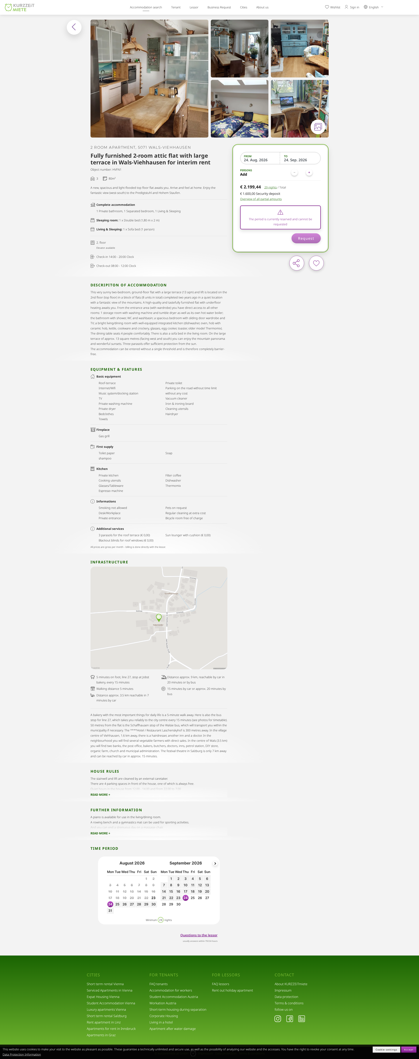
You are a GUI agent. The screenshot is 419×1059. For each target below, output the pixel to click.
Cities (243, 7)
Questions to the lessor (199, 935)
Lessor (194, 7)
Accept (408, 1049)
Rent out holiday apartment (232, 990)
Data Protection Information (22, 1054)
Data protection (286, 996)
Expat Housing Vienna (103, 996)
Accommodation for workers (170, 990)
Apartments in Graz (101, 1035)
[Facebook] (290, 1018)
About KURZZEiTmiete (291, 984)
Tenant (176, 7)
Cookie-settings (386, 1049)
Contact (284, 975)
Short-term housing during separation (177, 1009)
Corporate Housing (163, 1016)
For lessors (226, 975)
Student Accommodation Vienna (111, 1003)
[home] (20, 7)
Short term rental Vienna (105, 984)
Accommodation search (146, 7)
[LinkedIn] (302, 1018)
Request (306, 238)
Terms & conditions (289, 1003)
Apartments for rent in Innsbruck (111, 1028)
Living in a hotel (161, 1022)
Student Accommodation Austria (173, 996)
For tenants (163, 975)
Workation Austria (162, 1003)
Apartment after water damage (172, 1028)
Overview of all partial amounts (261, 199)
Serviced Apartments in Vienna (109, 990)
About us (262, 7)
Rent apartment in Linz (104, 1022)
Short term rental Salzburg (107, 1016)
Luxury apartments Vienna (106, 1009)
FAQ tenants (158, 984)
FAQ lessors (220, 984)
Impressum (283, 990)
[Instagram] (278, 1018)
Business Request (219, 7)
